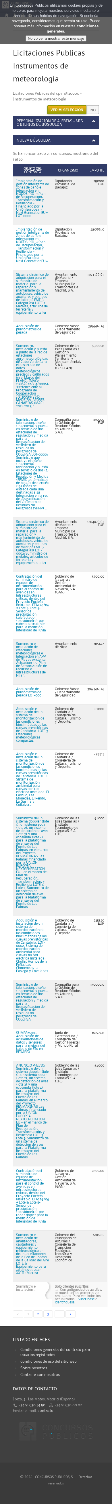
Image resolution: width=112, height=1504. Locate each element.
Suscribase (86, 1299)
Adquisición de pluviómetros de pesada (28, 329)
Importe (97, 170)
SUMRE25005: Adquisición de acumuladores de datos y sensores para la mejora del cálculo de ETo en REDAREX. (30, 1042)
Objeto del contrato (33, 170)
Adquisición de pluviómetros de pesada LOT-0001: (29, 692)
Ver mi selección (67, 110)
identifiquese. (65, 1302)
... (59, 1314)
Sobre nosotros (33, 1368)
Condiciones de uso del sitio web (48, 1361)
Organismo (68, 170)
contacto (45, 1410)
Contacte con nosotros (40, 1375)
